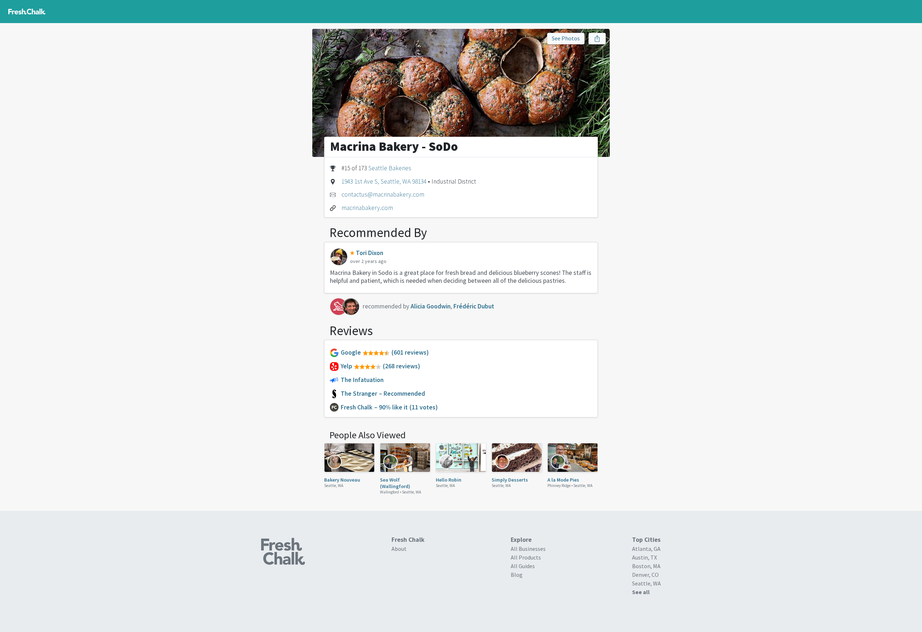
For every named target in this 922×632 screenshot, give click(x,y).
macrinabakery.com (367, 208)
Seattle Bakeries (389, 168)
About (399, 548)
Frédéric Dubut (473, 306)
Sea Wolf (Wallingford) (395, 483)
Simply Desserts (510, 480)
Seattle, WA (333, 485)
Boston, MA (646, 566)
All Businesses (528, 548)
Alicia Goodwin (431, 306)
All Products (526, 557)
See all (641, 592)
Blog (517, 574)
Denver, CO (645, 574)
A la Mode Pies (563, 480)
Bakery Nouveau (342, 480)
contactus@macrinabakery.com (382, 194)
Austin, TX (644, 557)
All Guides (523, 566)
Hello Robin (448, 480)
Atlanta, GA (646, 548)
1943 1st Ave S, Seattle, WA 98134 (383, 181)
